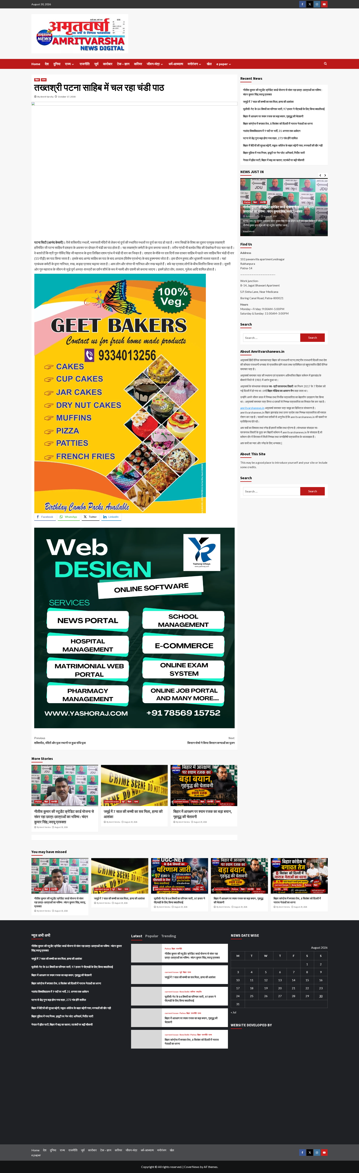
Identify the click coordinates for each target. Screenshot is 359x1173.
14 (293, 980)
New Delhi (177, 889)
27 (280, 996)
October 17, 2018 (67, 96)
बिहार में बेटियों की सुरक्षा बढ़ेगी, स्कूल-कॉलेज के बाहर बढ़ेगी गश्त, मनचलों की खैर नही (283, 145)
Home (35, 64)
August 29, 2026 (130, 822)
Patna (38, 801)
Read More (248, 231)
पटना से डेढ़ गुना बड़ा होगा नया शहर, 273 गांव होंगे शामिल (270, 138)
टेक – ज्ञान (123, 64)
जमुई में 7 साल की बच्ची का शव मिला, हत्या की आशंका (268, 101)
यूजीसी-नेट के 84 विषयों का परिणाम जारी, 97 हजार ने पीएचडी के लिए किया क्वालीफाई (284, 109)
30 (321, 996)
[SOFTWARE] (134, 628)
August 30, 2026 (61, 827)
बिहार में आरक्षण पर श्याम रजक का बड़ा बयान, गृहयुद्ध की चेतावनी (273, 116)
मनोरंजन (193, 64)
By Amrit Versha (44, 827)
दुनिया (56, 64)
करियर (138, 64)
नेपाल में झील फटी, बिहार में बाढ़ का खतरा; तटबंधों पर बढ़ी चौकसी (273, 160)
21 (293, 988)
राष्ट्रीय (196, 889)
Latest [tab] (136, 935)
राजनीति (85, 64)
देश (47, 64)
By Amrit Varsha (45, 96)
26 (266, 996)
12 (266, 980)
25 (251, 996)
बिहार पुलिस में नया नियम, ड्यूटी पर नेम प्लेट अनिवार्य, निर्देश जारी (274, 152)
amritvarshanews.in (252, 408)
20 (280, 988)
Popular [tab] (151, 935)
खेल (209, 64)
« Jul (233, 1012)
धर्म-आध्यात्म (176, 64)
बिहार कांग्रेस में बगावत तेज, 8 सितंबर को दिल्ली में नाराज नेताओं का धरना (278, 123)
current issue (112, 801)
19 (266, 988)
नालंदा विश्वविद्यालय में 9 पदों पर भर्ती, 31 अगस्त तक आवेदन (271, 130)
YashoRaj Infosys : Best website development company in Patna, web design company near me (102, 525)
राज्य (68, 64)
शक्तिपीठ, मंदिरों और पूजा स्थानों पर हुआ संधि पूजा (60, 740)
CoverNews (191, 1167)
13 (280, 980)
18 (251, 988)
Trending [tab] (168, 935)
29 (307, 996)
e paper (222, 64)
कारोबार (107, 64)
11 (251, 980)
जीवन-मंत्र (153, 64)
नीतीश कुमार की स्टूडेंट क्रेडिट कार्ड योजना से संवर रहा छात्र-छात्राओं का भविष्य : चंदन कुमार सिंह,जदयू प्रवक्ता (64, 816)
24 (238, 996)
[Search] (325, 63)
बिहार (37, 79)
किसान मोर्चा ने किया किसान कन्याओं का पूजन (211, 740)
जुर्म (96, 64)
